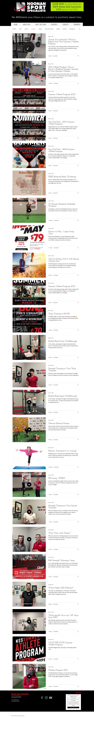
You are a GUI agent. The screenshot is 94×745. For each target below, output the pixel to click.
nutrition (26, 29)
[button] (26, 24)
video (20, 29)
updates (58, 29)
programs (33, 29)
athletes (40, 29)
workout (65, 29)
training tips (72, 29)
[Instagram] (46, 698)
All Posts (14, 29)
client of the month (49, 29)
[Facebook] (42, 698)
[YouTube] (50, 698)
